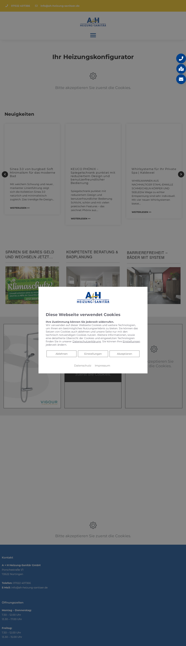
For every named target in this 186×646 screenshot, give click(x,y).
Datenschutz (82, 365)
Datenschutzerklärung (86, 341)
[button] (181, 58)
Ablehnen (61, 353)
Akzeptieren (124, 353)
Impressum (102, 365)
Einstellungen (93, 353)
